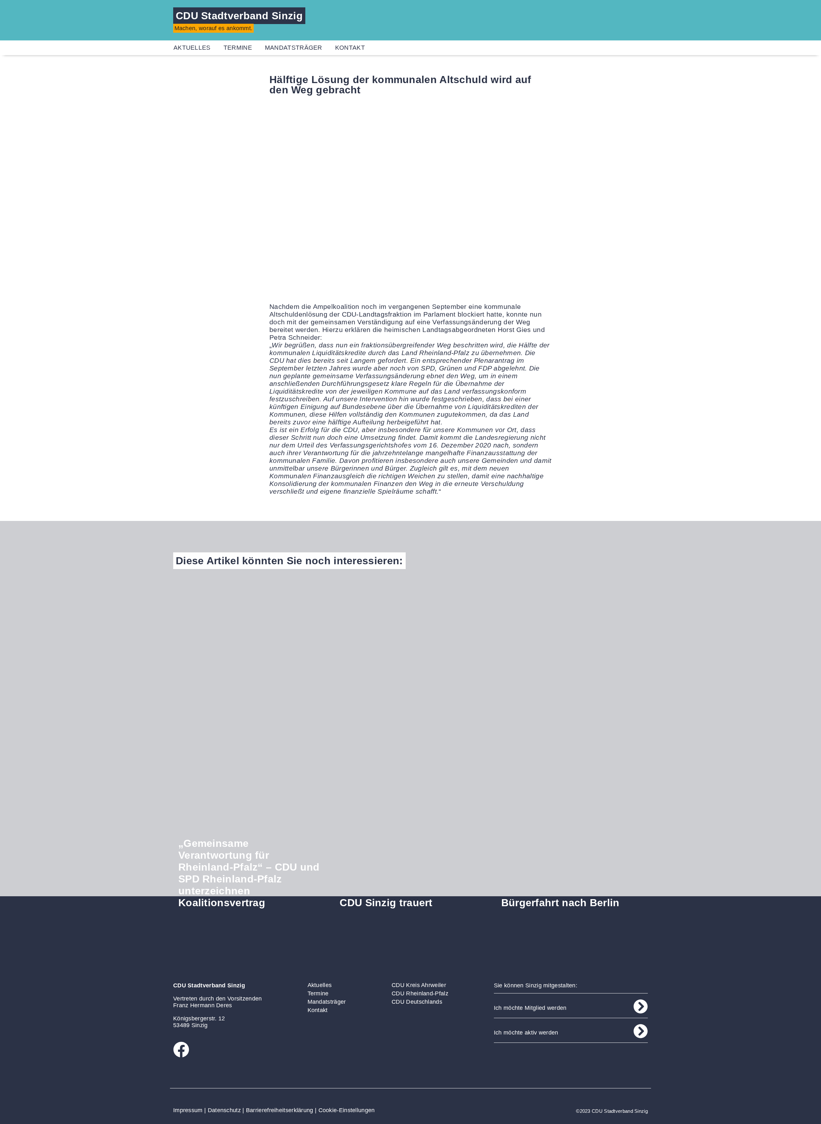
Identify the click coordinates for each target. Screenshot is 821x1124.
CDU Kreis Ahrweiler (419, 985)
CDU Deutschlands (417, 1002)
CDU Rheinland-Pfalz (420, 993)
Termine (238, 47)
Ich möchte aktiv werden (526, 1032)
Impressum (188, 1110)
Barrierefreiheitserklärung (279, 1110)
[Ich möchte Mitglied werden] (640, 1006)
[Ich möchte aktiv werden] (640, 1031)
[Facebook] (181, 1050)
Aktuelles (192, 47)
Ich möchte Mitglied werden (530, 1008)
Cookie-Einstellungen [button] (346, 1110)
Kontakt (350, 47)
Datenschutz (224, 1110)
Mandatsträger (293, 47)
